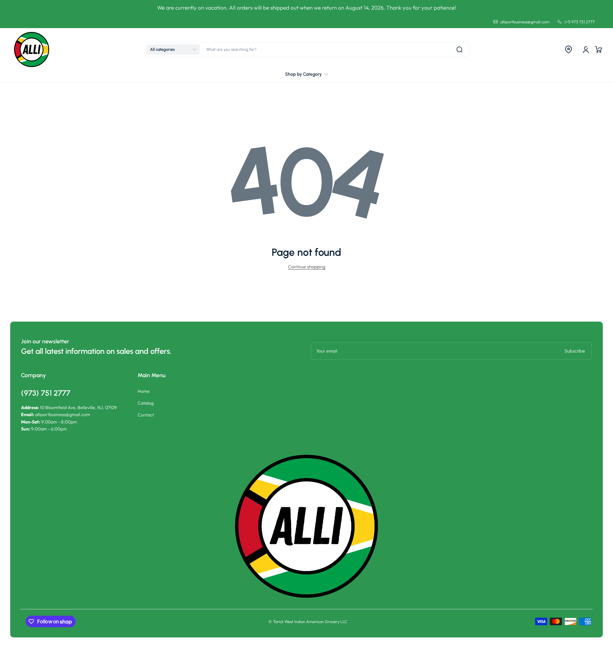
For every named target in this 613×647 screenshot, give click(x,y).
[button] (173, 49)
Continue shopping (306, 267)
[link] (306, 74)
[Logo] (31, 49)
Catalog (146, 403)
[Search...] (459, 49)
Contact (146, 415)
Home (144, 391)
